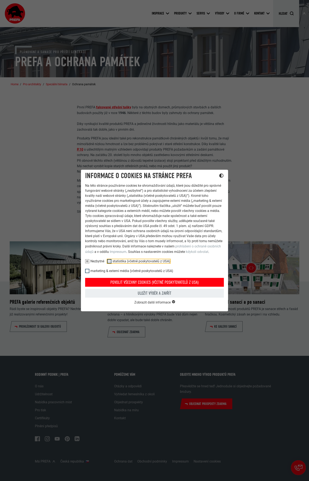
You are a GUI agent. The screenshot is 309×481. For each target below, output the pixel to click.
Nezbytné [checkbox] (97, 261)
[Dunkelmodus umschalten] (221, 176)
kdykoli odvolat (197, 252)
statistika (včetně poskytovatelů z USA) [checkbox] (141, 261)
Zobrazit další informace (153, 302)
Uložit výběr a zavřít (154, 293)
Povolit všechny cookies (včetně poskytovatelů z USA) (154, 282)
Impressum (118, 252)
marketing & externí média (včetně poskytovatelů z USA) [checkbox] (131, 271)
